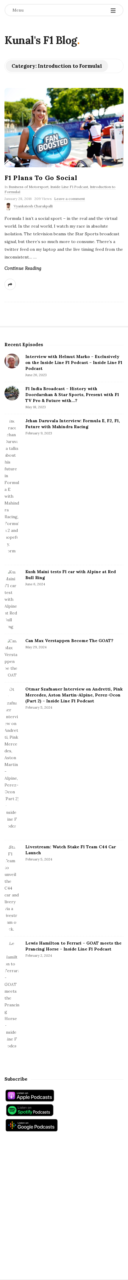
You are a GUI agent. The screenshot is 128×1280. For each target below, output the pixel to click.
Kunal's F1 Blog (40, 40)
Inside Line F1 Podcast (69, 187)
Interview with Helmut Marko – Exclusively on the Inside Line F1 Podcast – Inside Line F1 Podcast (73, 362)
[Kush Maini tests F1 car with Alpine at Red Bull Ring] (11, 599)
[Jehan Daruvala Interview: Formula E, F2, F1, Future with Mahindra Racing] (11, 489)
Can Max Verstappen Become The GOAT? (69, 640)
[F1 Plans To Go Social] (64, 127)
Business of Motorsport (29, 187)
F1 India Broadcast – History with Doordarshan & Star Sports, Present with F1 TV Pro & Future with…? (72, 394)
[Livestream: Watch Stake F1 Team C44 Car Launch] (11, 888)
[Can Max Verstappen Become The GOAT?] (11, 658)
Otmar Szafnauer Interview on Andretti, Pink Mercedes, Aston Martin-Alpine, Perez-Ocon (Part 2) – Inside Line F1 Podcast (74, 695)
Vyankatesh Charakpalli (33, 206)
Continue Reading (23, 268)
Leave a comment (69, 198)
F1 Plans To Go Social (40, 178)
